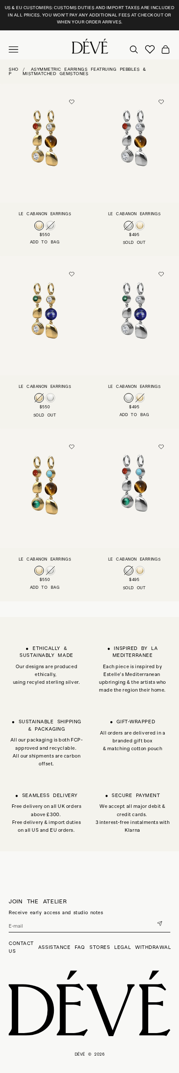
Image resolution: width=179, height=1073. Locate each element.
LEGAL (122, 947)
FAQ (80, 947)
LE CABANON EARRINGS (45, 214)
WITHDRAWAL (153, 947)
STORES (100, 947)
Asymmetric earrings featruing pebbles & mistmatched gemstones (84, 71)
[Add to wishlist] (71, 102)
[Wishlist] (150, 49)
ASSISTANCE (54, 947)
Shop (14, 71)
